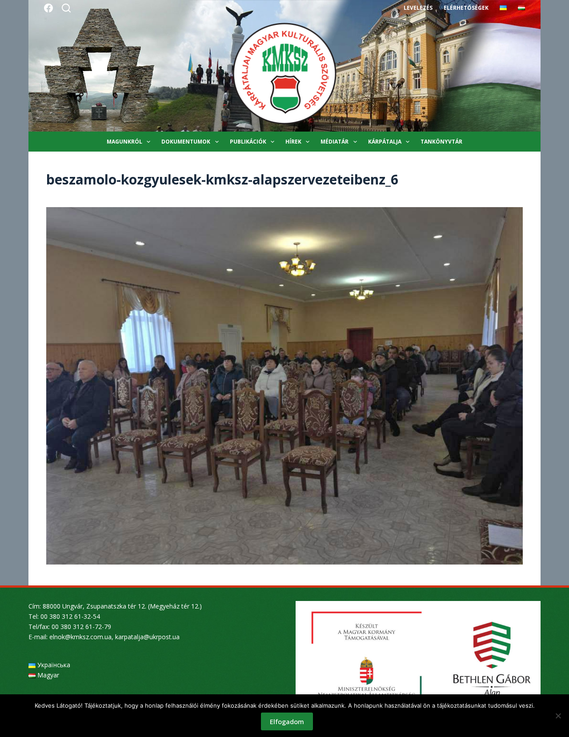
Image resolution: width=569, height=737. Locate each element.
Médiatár (335, 141)
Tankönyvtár (441, 141)
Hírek (293, 141)
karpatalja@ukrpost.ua (147, 637)
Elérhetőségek (466, 8)
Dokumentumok (185, 141)
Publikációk (248, 141)
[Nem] (557, 715)
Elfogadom (287, 721)
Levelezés (418, 8)
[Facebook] (48, 8)
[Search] (66, 8)
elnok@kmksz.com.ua (80, 637)
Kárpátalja (384, 141)
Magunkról (124, 141)
